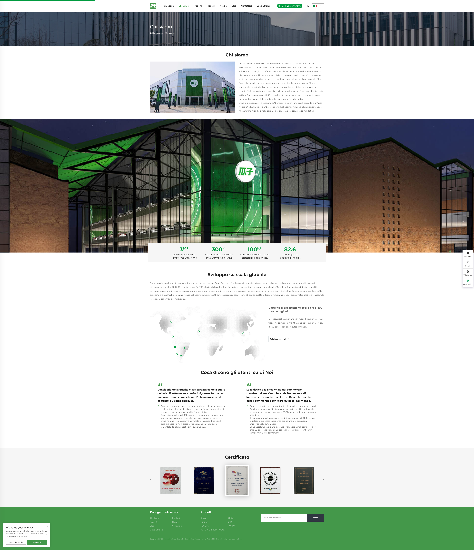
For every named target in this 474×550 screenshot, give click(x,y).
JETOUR (204, 522)
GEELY (231, 518)
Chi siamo (169, 33)
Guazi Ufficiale (263, 6)
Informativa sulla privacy (233, 539)
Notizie (223, 6)
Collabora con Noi (278, 339)
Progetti (211, 6)
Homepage (168, 6)
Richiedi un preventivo (289, 6)
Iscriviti (315, 518)
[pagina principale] (153, 6)
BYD (230, 522)
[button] (151, 479)
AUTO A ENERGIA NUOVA (213, 530)
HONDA (231, 526)
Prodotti (198, 6)
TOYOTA (204, 526)
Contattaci (246, 6)
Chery (203, 518)
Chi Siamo (184, 6)
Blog (234, 6)
